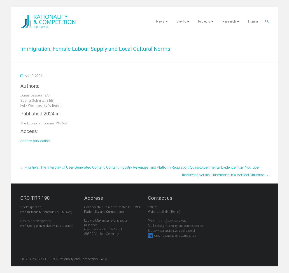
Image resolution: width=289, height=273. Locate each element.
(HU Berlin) (46, 225)
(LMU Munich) (46, 212)
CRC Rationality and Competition (175, 235)
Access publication (35, 141)
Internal (253, 21)
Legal (103, 259)
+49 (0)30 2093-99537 (172, 221)
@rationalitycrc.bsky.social (177, 230)
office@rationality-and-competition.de (179, 225)
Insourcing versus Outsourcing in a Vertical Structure (225, 175)
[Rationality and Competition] (48, 17)
